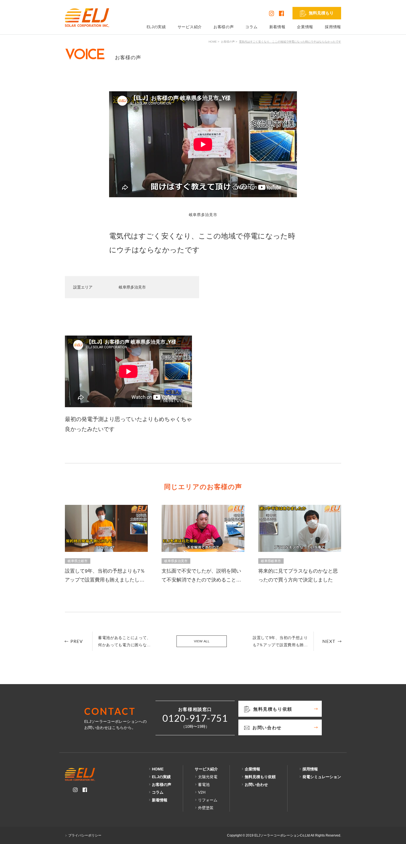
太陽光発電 (207, 777)
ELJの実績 (156, 27)
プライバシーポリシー (84, 835)
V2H (201, 792)
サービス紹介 (190, 27)
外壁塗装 (205, 808)
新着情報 (277, 27)
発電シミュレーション (321, 777)
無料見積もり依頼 (260, 777)
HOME (213, 41)
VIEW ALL (202, 641)
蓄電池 (204, 784)
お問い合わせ (256, 784)
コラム (251, 27)
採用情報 (333, 27)
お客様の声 (223, 27)
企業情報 (305, 27)
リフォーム (207, 800)
